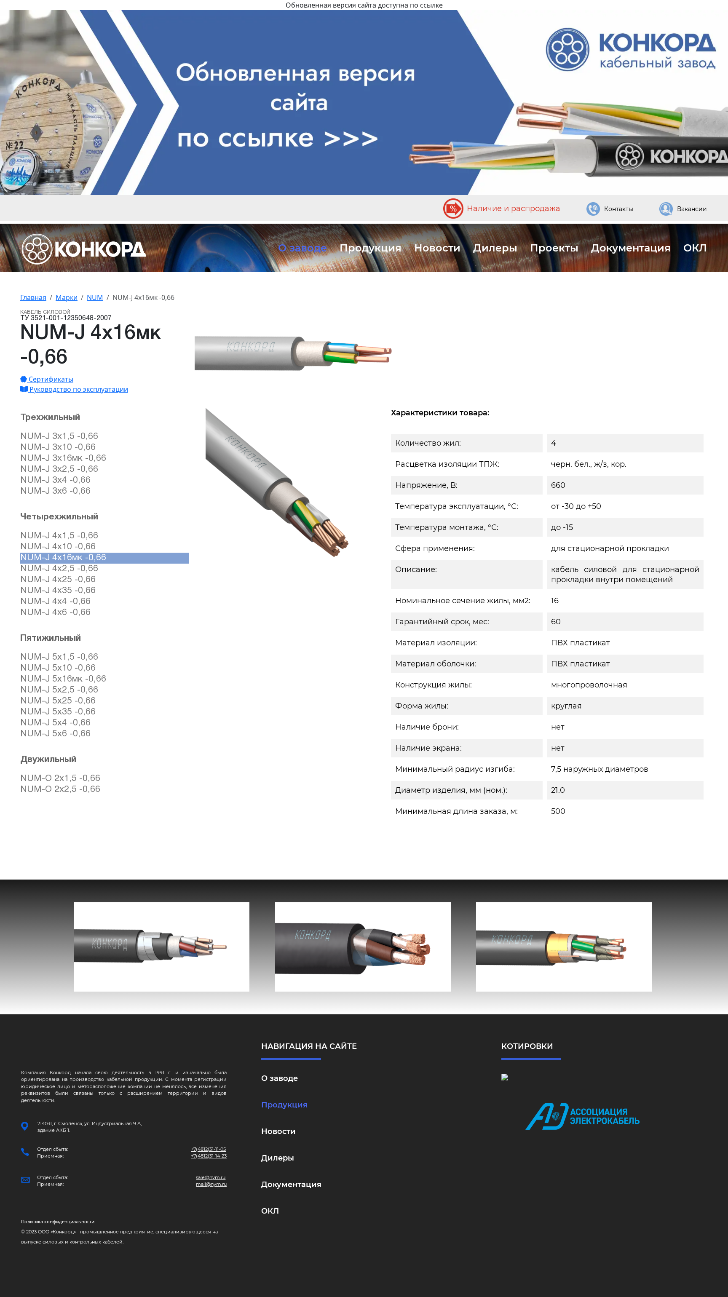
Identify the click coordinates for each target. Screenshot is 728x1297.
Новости (437, 248)
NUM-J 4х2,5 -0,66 (59, 569)
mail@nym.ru (211, 1184)
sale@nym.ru (210, 1177)
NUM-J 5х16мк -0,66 (63, 679)
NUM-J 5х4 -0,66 (55, 723)
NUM (95, 297)
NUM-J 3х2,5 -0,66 (59, 469)
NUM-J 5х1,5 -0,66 (59, 657)
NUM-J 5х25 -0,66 (58, 701)
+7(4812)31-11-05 (208, 1149)
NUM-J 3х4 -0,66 (55, 480)
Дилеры (495, 248)
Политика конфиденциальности (57, 1221)
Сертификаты (50, 379)
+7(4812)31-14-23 (209, 1156)
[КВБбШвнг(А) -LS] (161, 947)
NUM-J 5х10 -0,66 (58, 668)
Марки (67, 297)
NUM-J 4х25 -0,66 (58, 580)
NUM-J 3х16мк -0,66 (63, 459)
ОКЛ (695, 248)
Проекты (554, 248)
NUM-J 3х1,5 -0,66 (59, 437)
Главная (33, 297)
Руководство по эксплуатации (78, 389)
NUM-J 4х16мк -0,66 (63, 558)
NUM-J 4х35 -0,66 (58, 591)
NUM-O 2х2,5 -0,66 (60, 790)
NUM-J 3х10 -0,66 (58, 448)
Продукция (370, 248)
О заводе (302, 248)
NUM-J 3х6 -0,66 (55, 491)
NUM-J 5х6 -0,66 (55, 734)
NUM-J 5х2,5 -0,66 (59, 690)
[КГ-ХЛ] (363, 947)
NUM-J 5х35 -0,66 (58, 712)
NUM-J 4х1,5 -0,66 (59, 536)
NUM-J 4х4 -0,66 (55, 602)
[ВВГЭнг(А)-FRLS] (564, 947)
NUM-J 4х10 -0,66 (58, 547)
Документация (631, 248)
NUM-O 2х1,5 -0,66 (60, 779)
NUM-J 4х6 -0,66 (55, 613)
